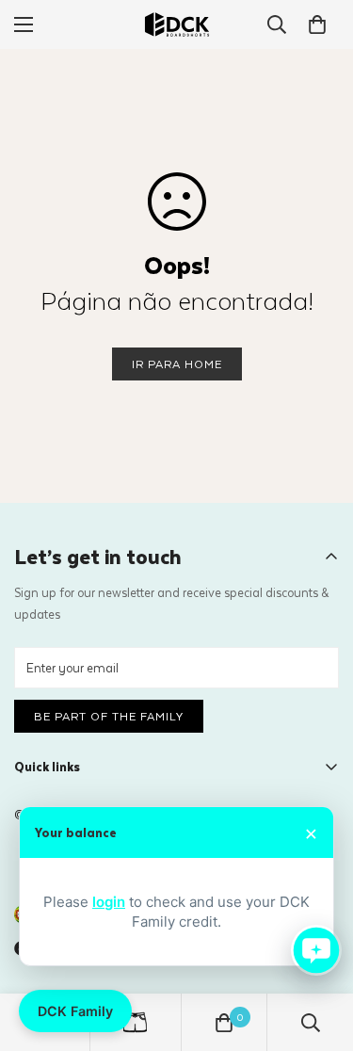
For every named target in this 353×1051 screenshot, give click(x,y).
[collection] (135, 1022)
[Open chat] (316, 950)
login (108, 902)
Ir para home (177, 363)
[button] (317, 24)
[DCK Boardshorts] (177, 24)
